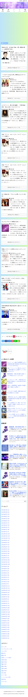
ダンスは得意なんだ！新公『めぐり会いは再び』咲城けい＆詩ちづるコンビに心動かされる (16, 404)
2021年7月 (5, 570)
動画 (3, 655)
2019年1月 (5, 636)
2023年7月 (5, 518)
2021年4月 (5, 577)
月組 (13, 138)
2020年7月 (5, 597)
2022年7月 (5, 544)
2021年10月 (5, 564)
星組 (13, 198)
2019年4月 (5, 629)
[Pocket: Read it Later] (12, 341)
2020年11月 (5, 588)
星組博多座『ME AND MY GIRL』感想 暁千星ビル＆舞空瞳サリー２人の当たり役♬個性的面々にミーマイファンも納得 (17, 483)
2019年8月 (5, 620)
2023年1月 (5, 531)
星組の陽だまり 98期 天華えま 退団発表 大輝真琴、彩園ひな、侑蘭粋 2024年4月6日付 (17, 446)
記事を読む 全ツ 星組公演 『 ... (14, 214)
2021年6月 (5, 573)
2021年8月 (5, 568)
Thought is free (21, 693)
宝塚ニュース (6, 657)
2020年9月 (5, 592)
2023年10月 (5, 512)
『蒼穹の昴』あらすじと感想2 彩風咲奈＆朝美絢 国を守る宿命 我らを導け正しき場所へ (16, 398)
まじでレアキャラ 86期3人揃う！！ (11, 221)
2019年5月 (5, 627)
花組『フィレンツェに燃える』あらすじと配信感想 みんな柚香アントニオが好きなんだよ (16, 369)
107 (12, 336)
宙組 (13, 109)
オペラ (4, 675)
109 (16, 336)
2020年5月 (5, 601)
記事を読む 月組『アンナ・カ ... (14, 157)
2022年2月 (5, 555)
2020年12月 (5, 586)
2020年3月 (5, 605)
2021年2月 (5, 581)
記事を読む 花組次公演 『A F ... (14, 67)
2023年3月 (5, 527)
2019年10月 (5, 616)
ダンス (3, 646)
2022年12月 (5, 534)
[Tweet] (3, 341)
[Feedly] (18, 341)
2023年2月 (5, 529)
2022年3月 (5, 553)
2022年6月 (5, 547)
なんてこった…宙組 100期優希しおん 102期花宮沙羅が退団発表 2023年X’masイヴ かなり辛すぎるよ (17, 364)
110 (18, 336)
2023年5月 (5, 523)
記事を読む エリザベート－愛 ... (14, 127)
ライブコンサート (6, 649)
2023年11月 (5, 510)
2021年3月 (5, 579)
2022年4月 (5, 551)
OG (12, 78)
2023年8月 (5, 516)
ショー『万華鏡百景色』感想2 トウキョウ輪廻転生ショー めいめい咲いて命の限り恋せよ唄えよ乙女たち (18, 456)
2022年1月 (5, 557)
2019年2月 (5, 633)
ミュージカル (18, 253)
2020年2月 (5, 607)
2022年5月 (5, 549)
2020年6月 (5, 599)
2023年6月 (5, 520)
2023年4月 (5, 525)
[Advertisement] (14, 27)
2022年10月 (5, 538)
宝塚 (11, 51)
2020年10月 (5, 590)
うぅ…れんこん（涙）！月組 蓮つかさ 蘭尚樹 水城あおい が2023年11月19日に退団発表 (16, 381)
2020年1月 (5, 610)
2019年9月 (5, 618)
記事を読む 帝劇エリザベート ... (14, 271)
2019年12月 (5, 612)
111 (21, 336)
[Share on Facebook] (6, 341)
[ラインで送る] (15, 341)
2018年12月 (5, 638)
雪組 (13, 223)
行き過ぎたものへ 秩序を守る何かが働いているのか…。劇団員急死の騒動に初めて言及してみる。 (18, 437)
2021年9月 (5, 566)
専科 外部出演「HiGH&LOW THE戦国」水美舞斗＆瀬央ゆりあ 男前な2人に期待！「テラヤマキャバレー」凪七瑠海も (17, 474)
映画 (3, 653)
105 (7, 336)
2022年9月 (5, 540)
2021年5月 (5, 575)
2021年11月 (5, 562)
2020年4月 (5, 603)
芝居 (3, 679)
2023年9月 (5, 514)
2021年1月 (5, 583)
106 (9, 336)
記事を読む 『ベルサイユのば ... (14, 98)
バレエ (4, 651)
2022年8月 (5, 542)
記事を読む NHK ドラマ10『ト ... (14, 298)
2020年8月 (5, 594)
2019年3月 (5, 631)
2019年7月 (5, 623)
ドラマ (13, 282)
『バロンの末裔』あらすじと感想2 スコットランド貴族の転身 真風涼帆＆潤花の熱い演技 (16, 416)
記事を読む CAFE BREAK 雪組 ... (14, 329)
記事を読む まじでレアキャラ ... (14, 242)
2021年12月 (5, 560)
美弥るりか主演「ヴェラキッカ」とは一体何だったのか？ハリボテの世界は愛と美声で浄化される (16, 410)
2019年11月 (5, 614)
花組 (13, 51)
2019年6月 (5, 625)
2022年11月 (5, 536)
